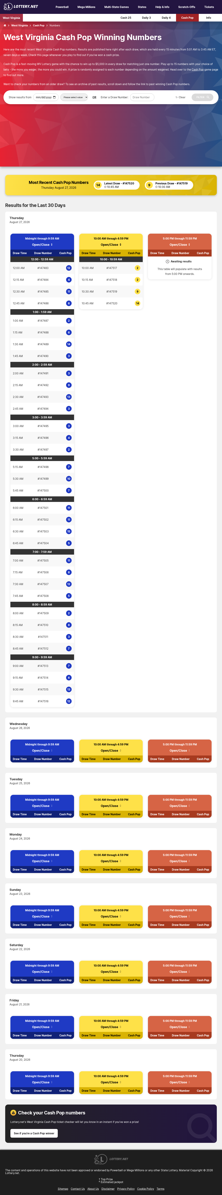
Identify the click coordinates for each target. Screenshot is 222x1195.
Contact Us (78, 1188)
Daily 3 (146, 17)
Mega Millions (86, 7)
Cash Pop (187, 17)
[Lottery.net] (20, 9)
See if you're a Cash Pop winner (34, 1133)
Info (208, 17)
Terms (160, 1188)
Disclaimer (108, 1188)
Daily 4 (166, 17)
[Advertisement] (111, 130)
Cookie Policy (145, 1188)
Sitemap (63, 1188)
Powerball (62, 7)
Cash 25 (126, 17)
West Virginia (11, 17)
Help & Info (162, 7)
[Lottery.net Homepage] (5, 25)
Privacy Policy (126, 1188)
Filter (200, 97)
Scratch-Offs (186, 7)
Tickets (209, 7)
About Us (93, 1188)
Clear (182, 97)
